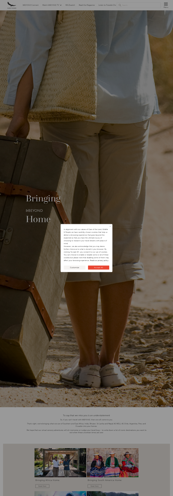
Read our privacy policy (99, 260)
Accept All (98, 267)
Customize (74, 267)
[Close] (110, 226)
